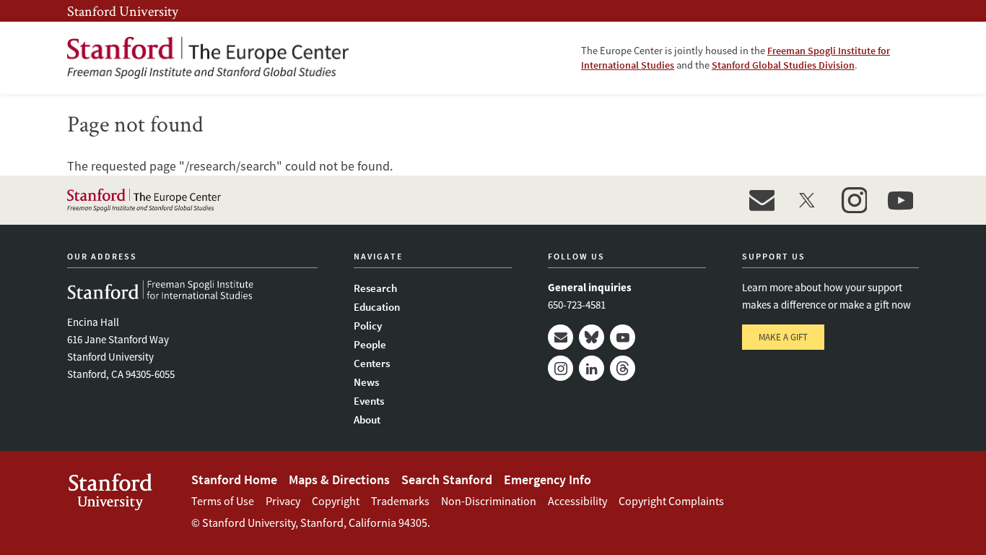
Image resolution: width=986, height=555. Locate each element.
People (370, 344)
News (366, 382)
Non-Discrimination (488, 501)
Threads (622, 368)
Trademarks (400, 501)
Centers (372, 363)
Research (375, 288)
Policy (368, 325)
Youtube (622, 337)
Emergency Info (547, 479)
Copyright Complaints (671, 501)
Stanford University (122, 10)
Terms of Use (222, 501)
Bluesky (591, 337)
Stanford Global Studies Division (783, 65)
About (367, 419)
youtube (900, 200)
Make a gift (783, 337)
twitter (808, 200)
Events (369, 401)
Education (377, 307)
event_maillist (762, 200)
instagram (854, 200)
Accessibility (577, 501)
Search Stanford (446, 479)
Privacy (283, 501)
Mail (560, 337)
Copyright (335, 501)
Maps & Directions (339, 479)
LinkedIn (591, 368)
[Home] (208, 58)
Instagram (560, 368)
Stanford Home (234, 479)
